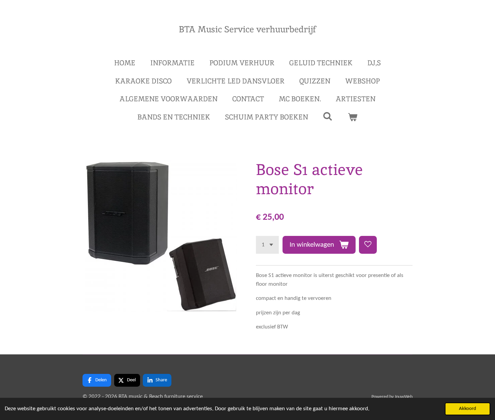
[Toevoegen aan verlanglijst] (368, 245)
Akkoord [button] (467, 408)
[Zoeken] (327, 116)
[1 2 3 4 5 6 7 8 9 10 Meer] (267, 245)
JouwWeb (403, 396)
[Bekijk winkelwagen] (352, 117)
